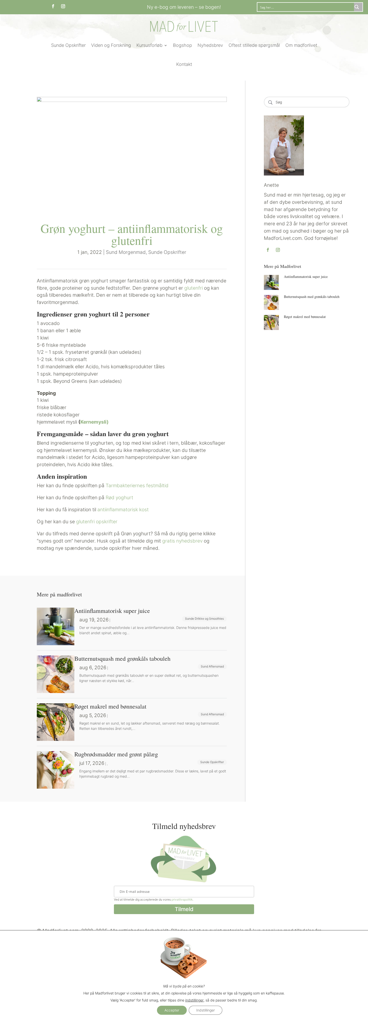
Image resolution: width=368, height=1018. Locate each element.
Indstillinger (205, 1010)
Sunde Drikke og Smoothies (204, 618)
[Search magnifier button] (358, 7)
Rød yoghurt (119, 497)
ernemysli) (94, 422)
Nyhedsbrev (210, 45)
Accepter (171, 1010)
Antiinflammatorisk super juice (306, 276)
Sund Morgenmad (126, 252)
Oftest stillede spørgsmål (254, 45)
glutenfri (193, 288)
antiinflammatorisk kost (123, 509)
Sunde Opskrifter (68, 45)
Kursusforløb (149, 45)
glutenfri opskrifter (96, 522)
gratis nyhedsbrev (182, 541)
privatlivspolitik (182, 899)
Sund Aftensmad (212, 666)
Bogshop (182, 45)
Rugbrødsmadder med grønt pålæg (116, 754)
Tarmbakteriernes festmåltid (137, 485)
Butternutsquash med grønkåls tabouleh (311, 296)
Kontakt (184, 64)
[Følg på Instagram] (63, 6)
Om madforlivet (301, 45)
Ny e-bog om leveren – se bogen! (184, 7)
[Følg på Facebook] (53, 6)
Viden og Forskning (111, 45)
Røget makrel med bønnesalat (305, 316)
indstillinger (194, 1000)
